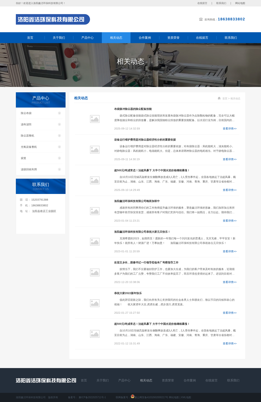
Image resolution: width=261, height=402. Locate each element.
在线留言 (202, 3)
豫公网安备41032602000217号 (151, 397)
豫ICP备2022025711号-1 (92, 397)
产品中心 (87, 37)
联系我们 (221, 3)
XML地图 (186, 397)
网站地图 (240, 3)
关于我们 (59, 37)
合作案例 (145, 37)
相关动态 (116, 37)
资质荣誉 (173, 37)
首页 (30, 37)
